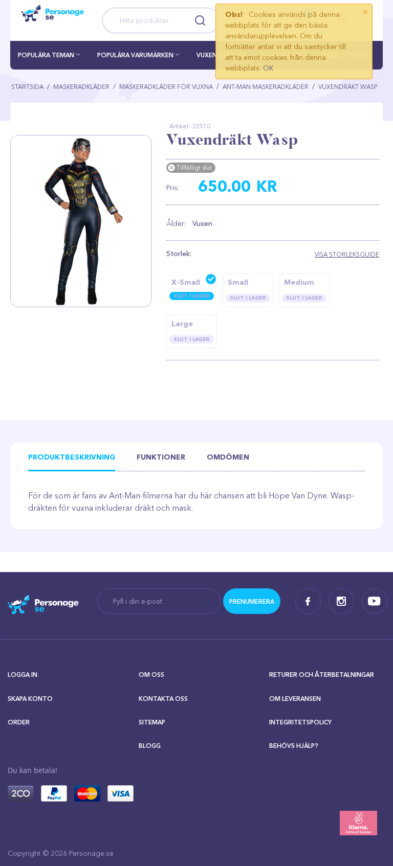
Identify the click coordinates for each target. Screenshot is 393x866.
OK (268, 68)
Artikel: (179, 126)
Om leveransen (295, 698)
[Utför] (251, 601)
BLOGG (150, 745)
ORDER (19, 722)
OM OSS (151, 674)
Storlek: (178, 253)
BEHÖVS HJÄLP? (293, 745)
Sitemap (152, 722)
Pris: (172, 187)
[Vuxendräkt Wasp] (84, 221)
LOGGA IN (22, 674)
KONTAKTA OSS (163, 698)
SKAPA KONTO (30, 698)
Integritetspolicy (300, 722)
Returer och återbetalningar (321, 674)
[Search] (200, 20)
